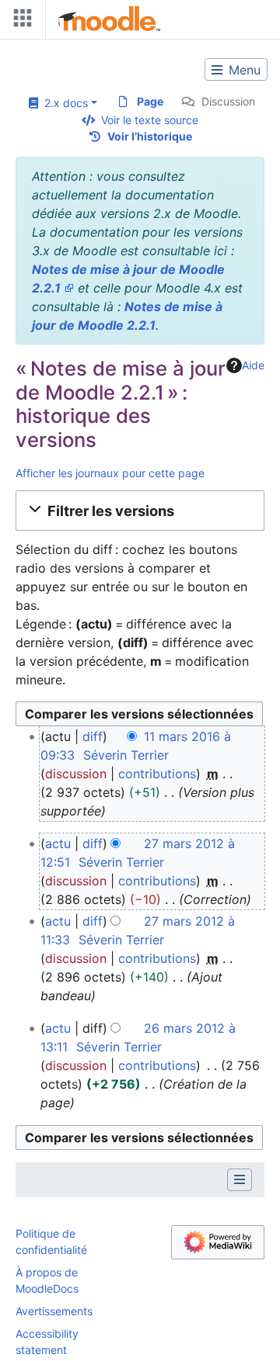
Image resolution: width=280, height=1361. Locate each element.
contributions (157, 773)
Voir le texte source (149, 119)
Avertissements (54, 1311)
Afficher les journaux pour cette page (110, 473)
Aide (253, 365)
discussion (76, 773)
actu (58, 843)
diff (92, 736)
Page (150, 101)
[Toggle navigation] (19, 21)
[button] (140, 510)
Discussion (228, 101)
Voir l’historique (149, 136)
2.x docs (63, 102)
